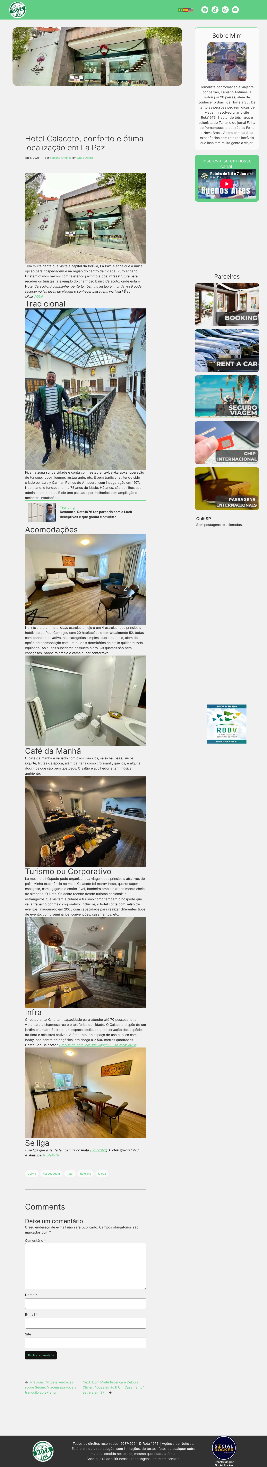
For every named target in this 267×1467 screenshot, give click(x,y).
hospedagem (51, 1173)
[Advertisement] (93, 100)
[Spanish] (185, 10)
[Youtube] (235, 9)
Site (28, 1334)
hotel (70, 1173)
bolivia (32, 1173)
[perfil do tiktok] (215, 9)
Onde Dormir (85, 157)
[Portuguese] (180, 10)
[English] (191, 10)
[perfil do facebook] (204, 9)
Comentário (35, 1241)
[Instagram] (225, 9)
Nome (31, 1295)
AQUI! (38, 296)
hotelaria (85, 1173)
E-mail (31, 1314)
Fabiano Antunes (60, 157)
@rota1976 (98, 1150)
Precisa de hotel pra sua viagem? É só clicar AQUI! (97, 1045)
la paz (102, 1173)
